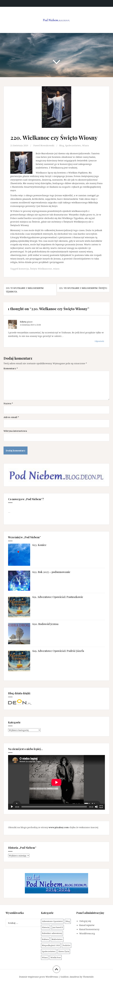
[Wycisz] (96, 806)
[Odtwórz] (11, 806)
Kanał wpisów (86, 925)
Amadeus (74, 976)
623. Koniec (39, 545)
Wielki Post (55, 957)
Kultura (45, 939)
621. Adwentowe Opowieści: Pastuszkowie (57, 597)
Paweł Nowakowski (43, 145)
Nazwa (8, 403)
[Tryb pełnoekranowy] (101, 806)
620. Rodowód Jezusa (45, 624)
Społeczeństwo (73, 145)
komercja (24, 268)
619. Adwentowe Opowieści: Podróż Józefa (58, 651)
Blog (61, 145)
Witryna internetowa (15, 430)
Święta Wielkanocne (41, 268)
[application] (56, 782)
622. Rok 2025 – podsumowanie (51, 572)
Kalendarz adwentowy (52, 933)
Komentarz (11, 368)
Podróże (66, 945)
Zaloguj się (85, 920)
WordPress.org (87, 933)
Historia (45, 927)
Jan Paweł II (57, 927)
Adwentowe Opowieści (52, 921)
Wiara (85, 145)
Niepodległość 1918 (51, 945)
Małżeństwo (57, 939)
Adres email (11, 417)
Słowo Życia (63, 951)
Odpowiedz (99, 341)
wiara (56, 268)
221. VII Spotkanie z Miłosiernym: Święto (83, 287)
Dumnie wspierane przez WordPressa (38, 976)
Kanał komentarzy (89, 929)
